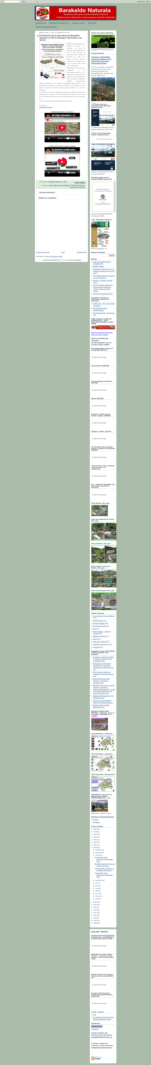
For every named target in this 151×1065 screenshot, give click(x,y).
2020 (95, 842)
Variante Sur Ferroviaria (77, 187)
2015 (95, 907)
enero (97, 899)
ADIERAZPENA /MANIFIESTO (59, 23)
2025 (95, 829)
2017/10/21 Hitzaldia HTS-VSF (103, 294)
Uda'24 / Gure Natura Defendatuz (46, 27)
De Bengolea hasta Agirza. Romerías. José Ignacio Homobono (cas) (101, 681)
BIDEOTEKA (92, 23)
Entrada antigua (82, 252)
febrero (97, 896)
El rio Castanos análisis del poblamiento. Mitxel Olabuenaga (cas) (103, 674)
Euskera (95, 819)
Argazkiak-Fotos (98, 621)
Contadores (95, 1029)
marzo (97, 893)
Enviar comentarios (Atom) (53, 256)
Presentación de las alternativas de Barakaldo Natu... (104, 859)
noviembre (98, 852)
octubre (97, 855)
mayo (97, 888)
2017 (95, 902)
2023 (95, 834)
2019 (95, 845)
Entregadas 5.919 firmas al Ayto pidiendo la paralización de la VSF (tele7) (104, 271)
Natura (95, 639)
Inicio (63, 252)
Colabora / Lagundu (78, 23)
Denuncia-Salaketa (99, 623)
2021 (95, 840)
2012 (95, 915)
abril (96, 891)
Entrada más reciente (43, 252)
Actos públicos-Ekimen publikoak (59, 185)
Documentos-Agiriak (99, 626)
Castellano (96, 822)
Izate (94, 1014)
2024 (95, 832)
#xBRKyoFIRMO (98, 266)
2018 (95, 847)
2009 (95, 920)
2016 (95, 905)
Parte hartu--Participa (78, 185)
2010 (95, 918)
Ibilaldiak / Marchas (99, 636)
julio (96, 883)
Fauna (95, 629)
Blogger (78, 260)
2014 (95, 910)
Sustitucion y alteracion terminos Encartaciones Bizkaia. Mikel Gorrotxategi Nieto (103, 659)
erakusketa (96, 647)
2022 (95, 837)
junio (97, 885)
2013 (95, 912)
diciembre (98, 850)
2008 (95, 923)
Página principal (41, 23)
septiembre (99, 880)
